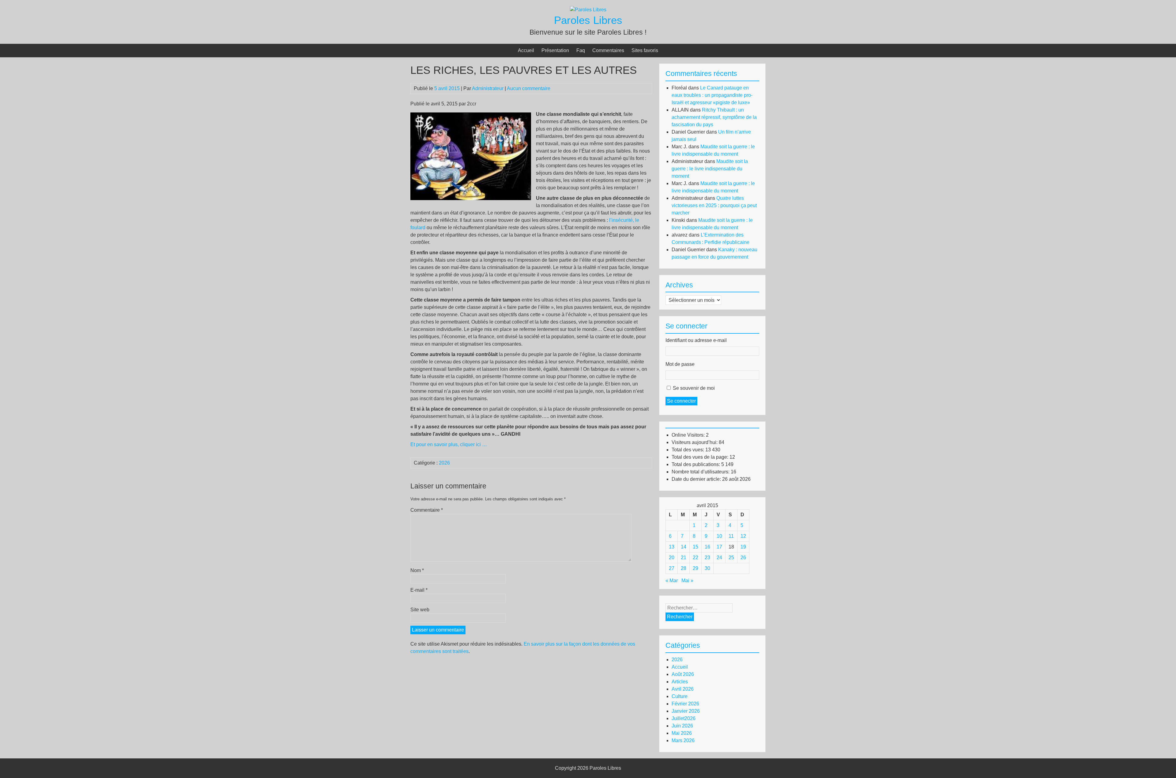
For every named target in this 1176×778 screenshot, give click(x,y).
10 (719, 536)
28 (683, 568)
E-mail (419, 590)
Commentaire (426, 510)
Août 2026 (683, 674)
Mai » (687, 580)
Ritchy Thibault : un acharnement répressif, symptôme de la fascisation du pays (714, 117)
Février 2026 (685, 703)
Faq (580, 50)
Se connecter (681, 401)
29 (695, 568)
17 (719, 546)
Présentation (555, 50)
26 (743, 557)
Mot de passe (680, 364)
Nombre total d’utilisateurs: (701, 471)
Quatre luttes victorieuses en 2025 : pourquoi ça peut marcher (714, 205)
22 (695, 557)
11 (731, 536)
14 (683, 546)
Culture (680, 696)
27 (671, 568)
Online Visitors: (689, 435)
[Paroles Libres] (588, 9)
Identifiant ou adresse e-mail (696, 340)
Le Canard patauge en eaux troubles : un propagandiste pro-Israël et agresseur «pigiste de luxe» (712, 95)
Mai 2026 (682, 733)
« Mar (671, 580)
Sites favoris (644, 50)
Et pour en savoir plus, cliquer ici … (448, 444)
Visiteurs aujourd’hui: (695, 442)
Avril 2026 (683, 689)
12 (743, 536)
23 (707, 557)
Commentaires (608, 50)
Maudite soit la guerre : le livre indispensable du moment (710, 169)
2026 (444, 462)
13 (671, 546)
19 (743, 546)
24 (719, 557)
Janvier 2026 (686, 711)
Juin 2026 (682, 725)
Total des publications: (696, 464)
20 (671, 557)
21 (683, 557)
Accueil (526, 50)
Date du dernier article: (697, 479)
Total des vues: (688, 449)
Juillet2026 (683, 718)
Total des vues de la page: (700, 457)
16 (707, 546)
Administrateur (487, 88)
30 (707, 568)
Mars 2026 (683, 740)
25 (731, 557)
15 (695, 546)
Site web (419, 609)
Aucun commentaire (528, 88)
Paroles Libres (588, 20)
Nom (417, 570)
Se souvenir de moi (694, 388)
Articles (680, 681)
